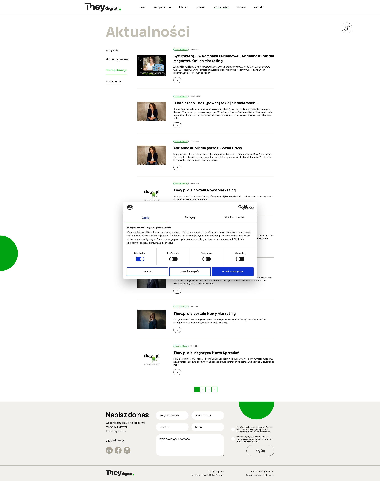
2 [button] (203, 389)
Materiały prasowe (117, 59)
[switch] (173, 259)
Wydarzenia (113, 81)
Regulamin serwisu (253, 475)
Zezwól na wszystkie (233, 271)
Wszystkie (112, 50)
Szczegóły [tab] (190, 217)
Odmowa (147, 271)
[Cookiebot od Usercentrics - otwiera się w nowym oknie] (241, 207)
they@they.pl (115, 440)
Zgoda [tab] (145, 217)
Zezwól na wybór (190, 271)
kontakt (259, 7)
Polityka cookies (268, 475)
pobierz (201, 7)
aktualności (221, 7)
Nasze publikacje (116, 70)
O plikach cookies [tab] (234, 217)
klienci (183, 7)
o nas (142, 7)
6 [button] (214, 389)
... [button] (208, 389)
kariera (241, 7)
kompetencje (162, 7)
